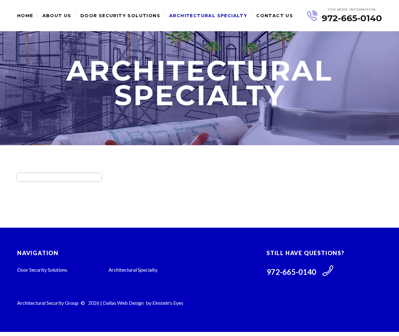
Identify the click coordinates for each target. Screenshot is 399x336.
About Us (56, 15)
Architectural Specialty (208, 15)
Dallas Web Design (123, 303)
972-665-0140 (352, 18)
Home (25, 15)
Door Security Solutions (120, 15)
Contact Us (274, 15)
